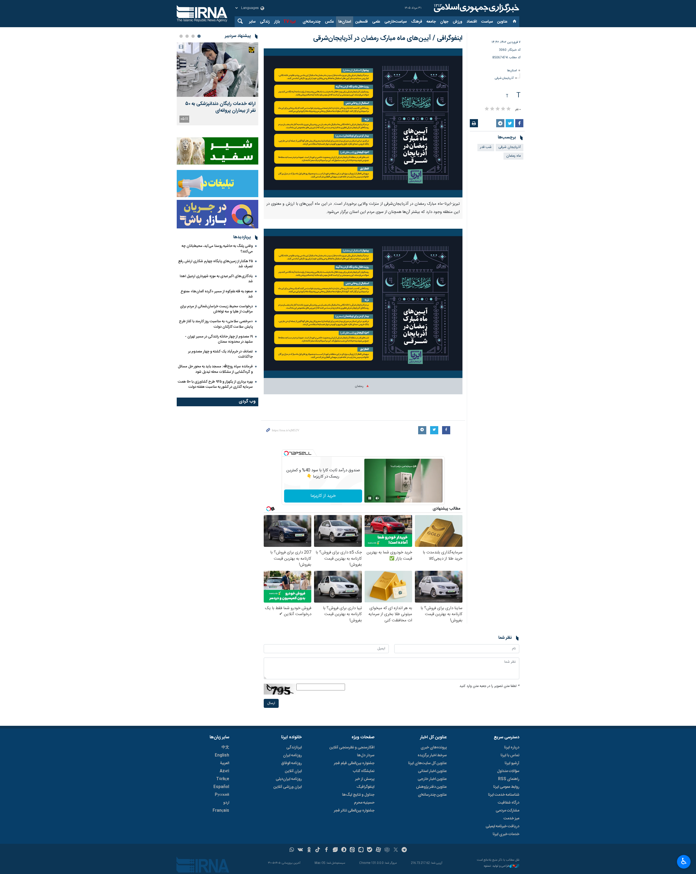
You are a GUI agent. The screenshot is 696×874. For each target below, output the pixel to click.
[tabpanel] (217, 83)
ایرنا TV (289, 21)
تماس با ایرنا (510, 755)
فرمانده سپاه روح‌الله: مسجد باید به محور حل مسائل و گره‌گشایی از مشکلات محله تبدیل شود (215, 369)
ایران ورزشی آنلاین (288, 787)
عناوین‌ (502, 21)
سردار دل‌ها (365, 755)
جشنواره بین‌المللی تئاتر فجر (354, 810)
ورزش (457, 21)
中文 (225, 747)
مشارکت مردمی (507, 810)
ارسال (271, 703)
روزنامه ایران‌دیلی (289, 779)
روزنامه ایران (292, 755)
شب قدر (486, 147)
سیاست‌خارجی (395, 21)
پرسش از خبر (364, 779)
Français (221, 810)
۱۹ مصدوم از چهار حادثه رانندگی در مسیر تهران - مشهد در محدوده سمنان (219, 339)
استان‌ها (344, 21)
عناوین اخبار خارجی (432, 779)
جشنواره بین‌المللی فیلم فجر (354, 763)
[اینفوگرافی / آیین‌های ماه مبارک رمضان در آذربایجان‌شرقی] (363, 122)
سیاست (487, 21)
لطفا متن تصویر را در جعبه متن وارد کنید (489, 686)
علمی (376, 21)
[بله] (369, 850)
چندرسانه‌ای (312, 21)
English (222, 755)
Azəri (224, 771)
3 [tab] (187, 36)
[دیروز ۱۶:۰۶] (217, 69)
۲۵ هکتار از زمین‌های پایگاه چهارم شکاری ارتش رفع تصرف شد (215, 263)
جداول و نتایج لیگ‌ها (358, 795)
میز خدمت (511, 818)
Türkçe (222, 779)
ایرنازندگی (294, 747)
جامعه (431, 21)
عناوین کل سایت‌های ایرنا (427, 763)
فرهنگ (416, 21)
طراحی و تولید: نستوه (496, 866)
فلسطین (361, 21)
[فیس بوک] (326, 850)
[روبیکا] (387, 850)
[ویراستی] (335, 850)
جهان (444, 21)
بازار (277, 21)
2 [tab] (193, 36)
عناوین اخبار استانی (432, 771)
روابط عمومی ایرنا (506, 787)
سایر (252, 21)
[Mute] (377, 498)
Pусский (222, 795)
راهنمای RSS (508, 779)
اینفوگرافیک (365, 787)
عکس (329, 21)
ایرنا (475, 8)
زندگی (265, 21)
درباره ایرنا (511, 747)
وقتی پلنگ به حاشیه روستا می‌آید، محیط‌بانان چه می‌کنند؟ (217, 248)
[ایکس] (395, 850)
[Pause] (369, 498)
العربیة (224, 763)
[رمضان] (363, 306)
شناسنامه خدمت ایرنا (503, 795)
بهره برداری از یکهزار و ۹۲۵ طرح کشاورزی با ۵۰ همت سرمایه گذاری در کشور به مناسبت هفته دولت (215, 384)
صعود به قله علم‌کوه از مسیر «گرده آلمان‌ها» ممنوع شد (217, 294)
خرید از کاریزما (323, 496)
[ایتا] (352, 850)
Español (221, 787)
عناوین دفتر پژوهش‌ (431, 787)
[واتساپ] (292, 850)
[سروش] (343, 850)
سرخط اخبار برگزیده (432, 755)
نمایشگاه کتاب (363, 771)
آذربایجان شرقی (504, 78)
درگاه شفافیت (508, 802)
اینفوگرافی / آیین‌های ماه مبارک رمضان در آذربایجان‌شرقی (387, 38)
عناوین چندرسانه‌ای (432, 795)
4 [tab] (181, 36)
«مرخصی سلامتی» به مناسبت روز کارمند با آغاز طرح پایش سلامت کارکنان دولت (216, 324)
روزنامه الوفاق (291, 763)
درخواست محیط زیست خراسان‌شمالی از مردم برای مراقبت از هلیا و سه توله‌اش (216, 309)
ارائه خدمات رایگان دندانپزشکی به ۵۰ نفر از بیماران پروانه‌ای (220, 107)
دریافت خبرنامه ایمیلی (502, 826)
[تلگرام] (404, 850)
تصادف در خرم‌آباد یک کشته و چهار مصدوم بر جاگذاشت (220, 354)
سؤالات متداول (508, 771)
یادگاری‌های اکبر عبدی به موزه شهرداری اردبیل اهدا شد (216, 278)
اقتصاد (472, 21)
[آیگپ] (361, 850)
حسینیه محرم (364, 802)
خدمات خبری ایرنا (506, 834)
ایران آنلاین (293, 771)
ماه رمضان (513, 156)
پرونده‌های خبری (434, 747)
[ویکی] (300, 850)
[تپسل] (286, 453)
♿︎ (684, 861)
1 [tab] (199, 36)
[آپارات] (378, 850)
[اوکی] (309, 850)
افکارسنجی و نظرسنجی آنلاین (352, 747)
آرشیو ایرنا (512, 763)
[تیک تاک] (317, 850)
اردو (226, 802)
